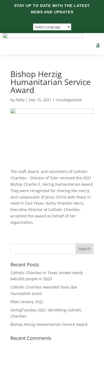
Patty (20, 99)
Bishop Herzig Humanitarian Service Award (48, 324)
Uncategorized (69, 99)
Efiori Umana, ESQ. (27, 301)
